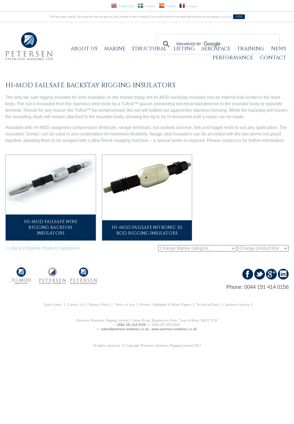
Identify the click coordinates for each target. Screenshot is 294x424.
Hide (239, 17)
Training (250, 48)
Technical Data (207, 305)
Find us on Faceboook (247, 274)
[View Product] (51, 180)
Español (171, 6)
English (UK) (126, 6)
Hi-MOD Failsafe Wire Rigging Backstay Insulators (50, 227)
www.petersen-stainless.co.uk (174, 329)
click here (226, 16)
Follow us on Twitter (259, 274)
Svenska (150, 6)
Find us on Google (271, 274)
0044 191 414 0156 (266, 287)
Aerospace (216, 48)
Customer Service (236, 305)
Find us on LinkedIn (283, 274)
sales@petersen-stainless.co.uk (125, 329)
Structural (149, 48)
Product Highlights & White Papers (165, 305)
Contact (273, 57)
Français (191, 6)
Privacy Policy (99, 305)
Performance (233, 57)
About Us (84, 48)
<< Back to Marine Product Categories (42, 248)
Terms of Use (125, 305)
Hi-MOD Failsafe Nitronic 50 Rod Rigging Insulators (147, 230)
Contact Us (75, 305)
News (278, 48)
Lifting (184, 48)
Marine (114, 48)
